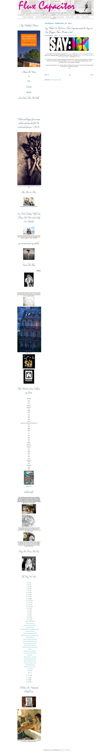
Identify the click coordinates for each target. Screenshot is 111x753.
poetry (78, 17)
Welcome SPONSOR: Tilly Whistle (30, 645)
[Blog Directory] (29, 486)
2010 (29, 677)
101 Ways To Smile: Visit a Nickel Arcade (30, 639)
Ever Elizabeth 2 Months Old (30, 664)
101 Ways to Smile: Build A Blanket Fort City (30, 641)
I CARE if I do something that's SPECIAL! (30, 633)
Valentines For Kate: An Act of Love (30, 666)
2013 (29, 594)
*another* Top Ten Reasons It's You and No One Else (30, 635)
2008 (29, 681)
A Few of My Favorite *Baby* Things (30, 658)
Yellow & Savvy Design (65, 750)
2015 (29, 590)
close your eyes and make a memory (30, 662)
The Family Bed (29, 668)
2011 (29, 598)
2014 (29, 592)
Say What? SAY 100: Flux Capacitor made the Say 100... (30, 629)
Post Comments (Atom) (56, 79)
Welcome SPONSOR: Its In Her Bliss (30, 660)
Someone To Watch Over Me (30, 621)
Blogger (50, 750)
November (29, 602)
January (29, 675)
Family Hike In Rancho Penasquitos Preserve (29, 647)
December (29, 600)
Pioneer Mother (29, 670)
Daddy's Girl (30, 672)
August (29, 608)
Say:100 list (80, 53)
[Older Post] (92, 74)
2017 (29, 586)
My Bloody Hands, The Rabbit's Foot (30, 651)
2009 (29, 679)
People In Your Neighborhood (43, 17)
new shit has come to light (30, 631)
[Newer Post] (47, 74)
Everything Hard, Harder (30, 627)
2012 (29, 596)
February (29, 619)
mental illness (70, 17)
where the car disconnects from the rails (29, 643)
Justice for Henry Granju (30, 623)
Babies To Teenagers (28, 17)
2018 (29, 584)
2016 (29, 588)
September (29, 606)
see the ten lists (71, 60)
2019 (29, 582)
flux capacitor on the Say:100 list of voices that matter (67, 35)
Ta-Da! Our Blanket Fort (30, 637)
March (29, 617)
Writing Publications (58, 17)
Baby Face (30, 649)
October (29, 604)
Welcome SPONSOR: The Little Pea (30, 625)
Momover (78, 56)
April (29, 615)
